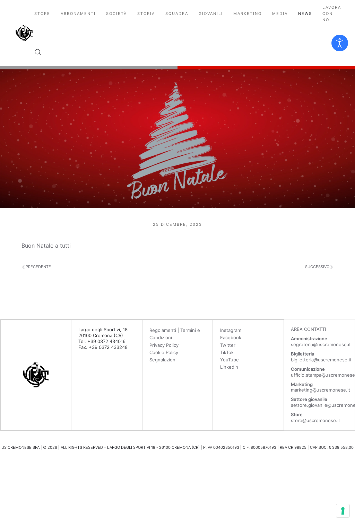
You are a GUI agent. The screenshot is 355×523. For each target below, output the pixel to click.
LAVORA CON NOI (331, 13)
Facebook (230, 337)
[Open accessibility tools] (339, 43)
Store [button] (42, 13)
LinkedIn (229, 367)
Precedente (38, 266)
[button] (37, 52)
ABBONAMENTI (78, 13)
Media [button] (280, 13)
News (305, 13)
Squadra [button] (176, 13)
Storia (146, 13)
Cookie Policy (163, 352)
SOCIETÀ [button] (116, 13)
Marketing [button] (247, 13)
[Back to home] (24, 33)
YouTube (229, 359)
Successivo (317, 266)
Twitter (227, 345)
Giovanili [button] (211, 13)
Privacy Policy (164, 345)
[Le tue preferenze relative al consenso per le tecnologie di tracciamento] (342, 510)
